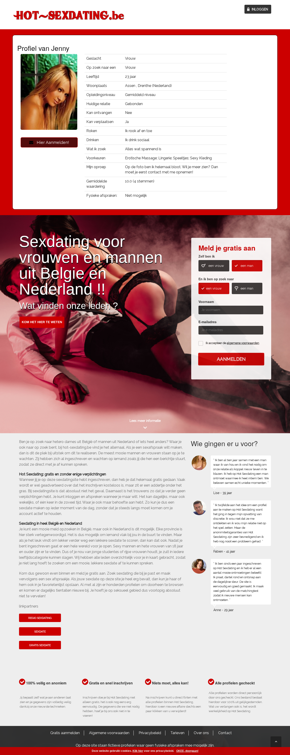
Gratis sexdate (40, 645)
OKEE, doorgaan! (187, 751)
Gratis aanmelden (65, 733)
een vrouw (216, 266)
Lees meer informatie (145, 420)
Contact (225, 733)
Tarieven (177, 733)
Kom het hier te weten (42, 322)
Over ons (201, 733)
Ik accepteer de (232, 343)
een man (247, 266)
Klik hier (138, 751)
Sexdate (40, 631)
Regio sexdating (40, 618)
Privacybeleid (150, 733)
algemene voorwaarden (243, 343)
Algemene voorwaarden (109, 733)
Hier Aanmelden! (51, 142)
